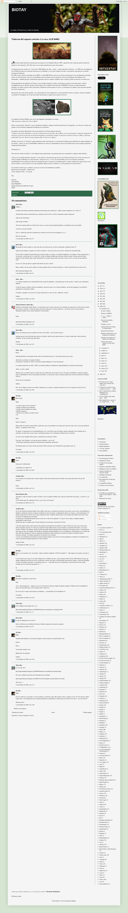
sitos (100, 857)
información (102, 738)
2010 (101, 304)
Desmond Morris (103, 634)
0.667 (100, 530)
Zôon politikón (103, 451)
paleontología (103, 809)
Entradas (102, 516)
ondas (100, 802)
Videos (101, 879)
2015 (101, 291)
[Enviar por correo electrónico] (26, 193)
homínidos (102, 725)
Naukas (101, 787)
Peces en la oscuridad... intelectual (107, 321)
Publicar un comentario (20, 708)
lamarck (101, 753)
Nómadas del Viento (104, 460)
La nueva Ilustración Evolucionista (104, 750)
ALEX (101, 541)
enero (103, 371)
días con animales (104, 638)
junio (102, 358)
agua (100, 539)
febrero (103, 368)
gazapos (101, 705)
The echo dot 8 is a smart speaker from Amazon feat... (107, 382)
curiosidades (102, 620)
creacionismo (102, 614)
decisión (101, 629)
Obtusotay (102, 795)
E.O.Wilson (102, 649)
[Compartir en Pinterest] (33, 193)
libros (100, 758)
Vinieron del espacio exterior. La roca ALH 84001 (107, 343)
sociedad (101, 859)
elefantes (101, 665)
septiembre (104, 353)
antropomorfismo (104, 550)
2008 (101, 374)
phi (100, 818)
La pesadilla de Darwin (105, 483)
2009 (101, 306)
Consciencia (102, 442)
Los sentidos (102, 762)
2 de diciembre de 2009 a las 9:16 (25, 273)
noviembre (104, 348)
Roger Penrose (103, 847)
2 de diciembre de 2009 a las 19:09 (25, 390)
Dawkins (101, 627)
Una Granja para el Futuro (106, 458)
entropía (101, 674)
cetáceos (101, 592)
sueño (100, 862)
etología (101, 678)
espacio (101, 676)
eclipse (101, 651)
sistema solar (102, 855)
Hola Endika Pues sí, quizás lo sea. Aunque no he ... (107, 401)
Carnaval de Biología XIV (106, 588)
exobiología (102, 687)
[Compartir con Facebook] (31, 193)
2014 (101, 293)
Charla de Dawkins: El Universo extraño (105, 472)
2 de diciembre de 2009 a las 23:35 (25, 503)
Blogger (74, 901)
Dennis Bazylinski (26, 131)
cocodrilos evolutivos (105, 605)
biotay (101, 565)
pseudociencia (103, 829)
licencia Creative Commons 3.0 (106, 507)
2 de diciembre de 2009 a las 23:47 (25, 570)
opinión (101, 804)
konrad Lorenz (103, 745)
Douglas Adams (103, 647)
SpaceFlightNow (16, 184)
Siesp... (18, 279)
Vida (32, 195)
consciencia (102, 612)
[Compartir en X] (29, 193)
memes (101, 771)
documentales (103, 645)
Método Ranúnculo (104, 446)
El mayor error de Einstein (106, 485)
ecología (101, 654)
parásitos (101, 813)
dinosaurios (102, 640)
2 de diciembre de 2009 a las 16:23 (25, 344)
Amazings (102, 545)
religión (101, 840)
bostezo (101, 568)
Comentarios (103, 519)
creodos (50, 163)
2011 (101, 301)
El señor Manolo (103, 663)
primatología (102, 824)
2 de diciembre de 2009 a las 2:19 (25, 239)
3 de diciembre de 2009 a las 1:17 (25, 612)
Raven (17, 244)
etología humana (103, 680)
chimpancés (102, 596)
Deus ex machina (103, 636)
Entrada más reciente (17, 712)
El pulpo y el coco (106, 324)
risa (100, 842)
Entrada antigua (87, 712)
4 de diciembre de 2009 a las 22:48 (25, 705)
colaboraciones (103, 608)
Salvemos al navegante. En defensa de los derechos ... (108, 338)
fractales (101, 698)
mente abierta (103, 773)
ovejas (101, 807)
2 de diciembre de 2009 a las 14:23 (25, 324)
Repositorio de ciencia (105, 498)
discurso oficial (65, 75)
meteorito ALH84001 (61, 85)
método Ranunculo (104, 775)
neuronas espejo (103, 791)
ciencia (101, 601)
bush (100, 572)
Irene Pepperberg (104, 740)
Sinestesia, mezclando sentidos (107, 466)
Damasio (101, 623)
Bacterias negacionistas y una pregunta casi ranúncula (108, 334)
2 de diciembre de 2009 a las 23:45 (25, 545)
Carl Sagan (102, 585)
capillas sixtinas (103, 583)
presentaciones (103, 822)
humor (101, 729)
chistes (101, 599)
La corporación (103, 477)
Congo (101, 610)
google (101, 709)
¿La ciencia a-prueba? (105, 527)
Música (101, 784)
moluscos (101, 778)
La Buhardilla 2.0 (104, 747)
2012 (101, 299)
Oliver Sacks (102, 800)
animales (101, 548)
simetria (101, 853)
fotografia (101, 696)
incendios (101, 736)
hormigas (101, 727)
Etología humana (103, 444)
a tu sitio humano (104, 532)
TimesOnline (15, 181)
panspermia (40, 161)
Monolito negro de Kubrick (106, 780)
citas (100, 603)
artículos (101, 556)
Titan (100, 868)
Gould (101, 712)
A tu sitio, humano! (104, 448)
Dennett (101, 631)
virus (100, 882)
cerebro (101, 590)
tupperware (102, 870)
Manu (17, 204)
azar (100, 561)
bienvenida (102, 563)
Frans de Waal (103, 703)
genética (101, 707)
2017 (101, 286)
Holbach (101, 723)
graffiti (101, 714)
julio (102, 355)
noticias (23, 195)
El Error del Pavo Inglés (105, 658)
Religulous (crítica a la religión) (107, 469)
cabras (101, 576)
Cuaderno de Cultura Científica (107, 616)
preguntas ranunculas (104, 820)
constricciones (76, 163)
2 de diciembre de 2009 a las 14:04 (25, 299)
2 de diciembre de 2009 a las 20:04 (25, 470)
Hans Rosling (102, 718)
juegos (101, 743)
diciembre (104, 308)
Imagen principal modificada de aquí (22, 186)
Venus (101, 875)
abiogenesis (102, 536)
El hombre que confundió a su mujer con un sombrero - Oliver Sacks (107, 494)
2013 (101, 296)
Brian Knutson (103, 570)
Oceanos (101, 798)
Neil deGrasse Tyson (104, 789)
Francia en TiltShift (106, 313)
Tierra (101, 864)
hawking (101, 720)
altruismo (101, 543)
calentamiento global (104, 579)
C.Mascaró (102, 574)
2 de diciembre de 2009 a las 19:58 (25, 452)
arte (100, 554)
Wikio (13, 188)
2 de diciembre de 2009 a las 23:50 (25, 597)
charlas (101, 594)
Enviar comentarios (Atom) (26, 715)
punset (101, 831)
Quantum (101, 833)
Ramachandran (103, 838)
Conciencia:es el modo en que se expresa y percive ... (107, 388)
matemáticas (102, 769)
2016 (101, 288)
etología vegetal (103, 683)
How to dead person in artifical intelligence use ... (107, 391)
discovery (101, 643)
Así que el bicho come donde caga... (107, 397)
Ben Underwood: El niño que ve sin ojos (107, 480)
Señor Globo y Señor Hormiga (107, 849)
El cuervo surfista (105, 311)
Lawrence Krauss (104, 755)
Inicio (53, 712)
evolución (102, 685)
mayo (103, 361)
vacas (100, 873)
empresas (101, 669)
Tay (17, 396)
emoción (101, 667)
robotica (101, 844)
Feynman (101, 689)
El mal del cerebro (104, 660)
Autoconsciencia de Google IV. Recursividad (108, 327)
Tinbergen (102, 866)
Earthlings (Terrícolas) (105, 475)
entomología (102, 671)
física (100, 694)
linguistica (102, 760)
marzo (103, 366)
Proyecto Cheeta (103, 827)
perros (101, 815)
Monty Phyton (103, 782)
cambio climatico (104, 581)
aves (100, 559)
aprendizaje (102, 552)
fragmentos (102, 700)
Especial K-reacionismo (107, 331)
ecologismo (102, 656)
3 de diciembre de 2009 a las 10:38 (25, 659)
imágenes (101, 734)
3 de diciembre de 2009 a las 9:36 (25, 626)
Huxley (101, 732)
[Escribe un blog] (27, 193)
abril (102, 363)
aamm (101, 534)
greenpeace (102, 716)
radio (100, 835)
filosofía (101, 691)
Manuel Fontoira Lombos (23, 305)
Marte (19, 195)
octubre (103, 350)
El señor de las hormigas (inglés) (105, 463)
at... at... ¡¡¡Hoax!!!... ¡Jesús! (107, 316)
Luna (100, 764)
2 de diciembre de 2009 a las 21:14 (25, 488)
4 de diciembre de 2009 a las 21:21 (25, 685)
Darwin (101, 625)
